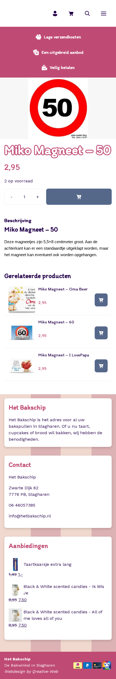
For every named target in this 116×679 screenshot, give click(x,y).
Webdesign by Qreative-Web (31, 671)
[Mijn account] (55, 13)
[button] (87, 13)
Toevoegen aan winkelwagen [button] (101, 299)
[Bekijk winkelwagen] (71, 13)
